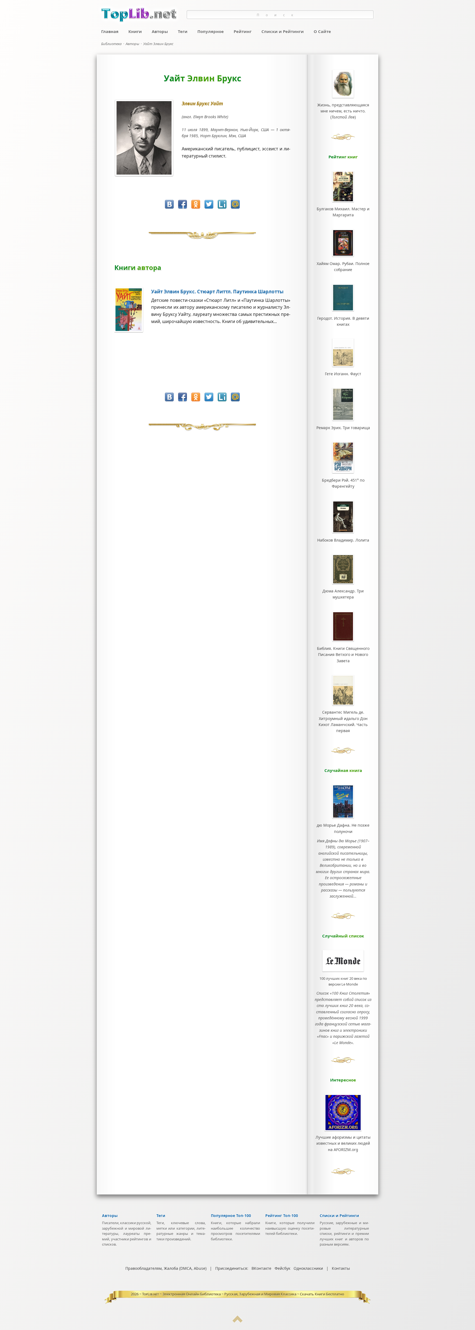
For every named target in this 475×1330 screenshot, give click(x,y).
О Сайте (322, 31)
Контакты (341, 1268)
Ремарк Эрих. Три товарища (343, 427)
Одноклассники (308, 1268)
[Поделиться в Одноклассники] (195, 204)
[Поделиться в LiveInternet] (222, 204)
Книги (135, 31)
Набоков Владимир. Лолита (343, 540)
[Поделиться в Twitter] (209, 204)
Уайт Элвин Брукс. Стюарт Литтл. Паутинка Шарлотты (217, 291)
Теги (182, 31)
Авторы (160, 31)
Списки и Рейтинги (282, 31)
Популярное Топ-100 (231, 1215)
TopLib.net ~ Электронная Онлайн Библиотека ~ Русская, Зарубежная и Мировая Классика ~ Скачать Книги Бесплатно (243, 1294)
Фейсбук (282, 1268)
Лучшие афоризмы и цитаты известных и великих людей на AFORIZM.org (343, 1143)
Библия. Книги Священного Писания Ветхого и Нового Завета (343, 654)
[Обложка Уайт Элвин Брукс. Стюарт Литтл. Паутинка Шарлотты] (132, 330)
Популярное (210, 31)
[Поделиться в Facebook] (182, 204)
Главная (109, 31)
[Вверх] (237, 1321)
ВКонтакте (261, 1268)
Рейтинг (243, 31)
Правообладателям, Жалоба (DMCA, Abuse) (165, 1268)
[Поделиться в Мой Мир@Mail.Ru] (235, 204)
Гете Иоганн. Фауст (343, 373)
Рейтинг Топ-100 (281, 1215)
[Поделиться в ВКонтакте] (169, 204)
